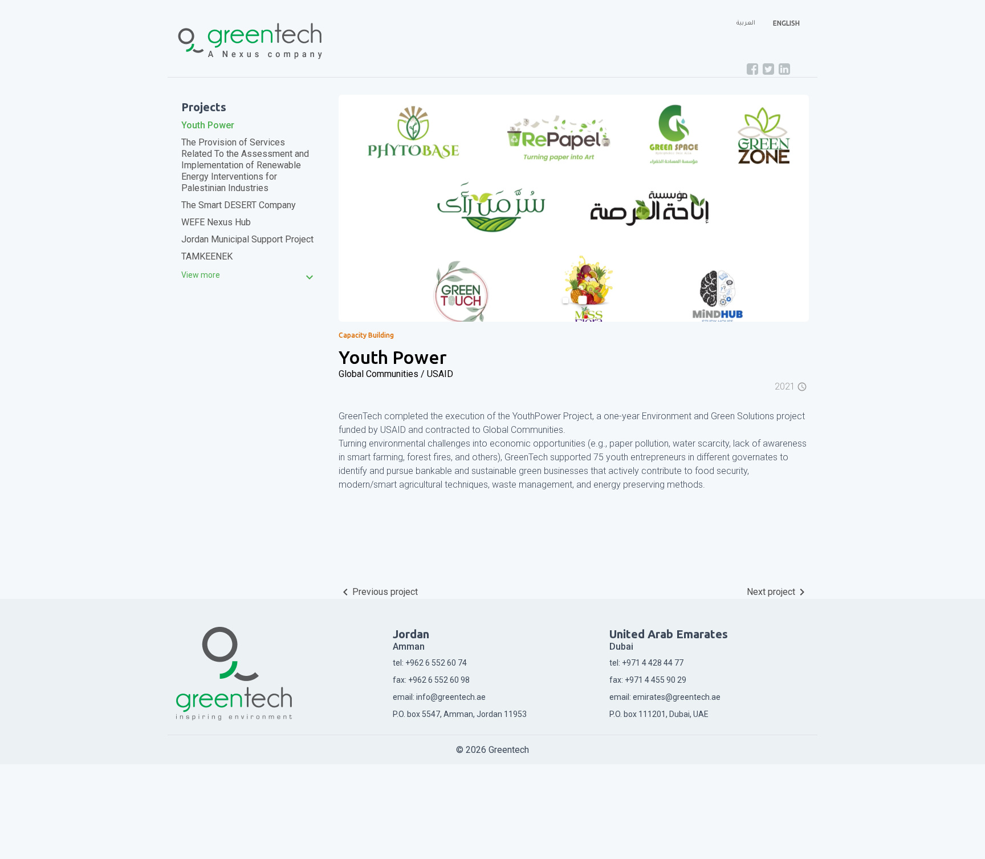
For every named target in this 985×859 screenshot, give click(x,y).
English (786, 23)
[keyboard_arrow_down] (200, 274)
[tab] (248, 275)
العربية (745, 23)
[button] (374, 208)
